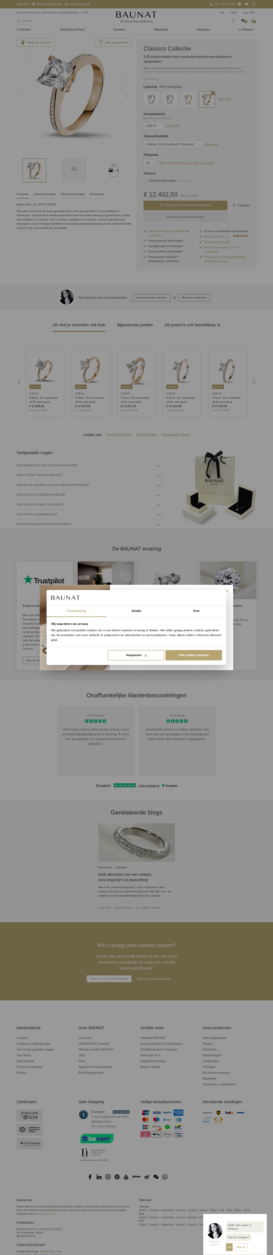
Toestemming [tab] (76, 610)
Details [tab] (136, 610)
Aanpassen (133, 655)
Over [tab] (196, 610)
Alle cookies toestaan (194, 655)
